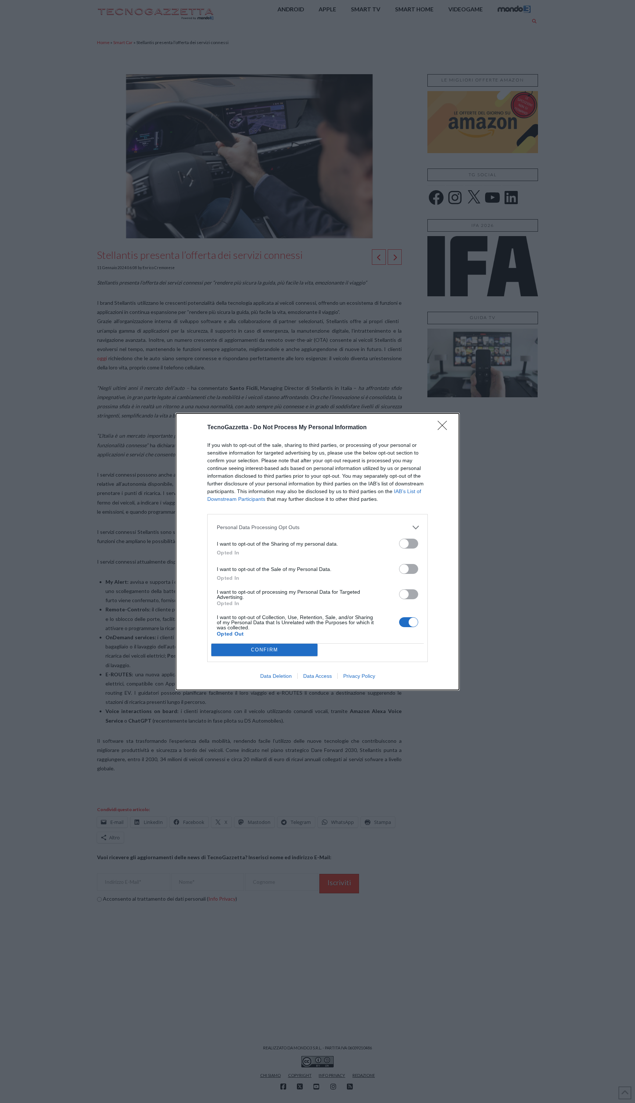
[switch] (408, 544)
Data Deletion (276, 676)
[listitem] (317, 527)
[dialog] (317, 551)
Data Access (317, 676)
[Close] (445, 428)
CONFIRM (264, 649)
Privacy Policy (359, 676)
